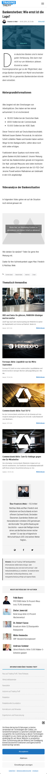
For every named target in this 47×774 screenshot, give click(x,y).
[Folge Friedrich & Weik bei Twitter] (32, 550)
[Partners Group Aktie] (23, 300)
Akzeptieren (23, 751)
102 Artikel (33, 503)
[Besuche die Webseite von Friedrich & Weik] (14, 550)
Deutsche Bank (18, 274)
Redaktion (6, 697)
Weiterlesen (40, 328)
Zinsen (34, 274)
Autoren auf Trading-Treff (11, 691)
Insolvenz (27, 274)
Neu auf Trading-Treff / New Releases (15, 673)
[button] (43, 723)
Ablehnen (23, 758)
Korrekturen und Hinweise (11, 709)
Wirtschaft (41, 22)
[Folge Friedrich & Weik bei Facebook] (23, 550)
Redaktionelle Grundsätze (11, 703)
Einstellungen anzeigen (23, 765)
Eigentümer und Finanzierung (13, 715)
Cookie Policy (12, 771)
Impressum (35, 771)
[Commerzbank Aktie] (23, 441)
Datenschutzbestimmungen (24, 771)
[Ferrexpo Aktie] (23, 346)
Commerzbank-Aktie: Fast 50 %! (16, 410)
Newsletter (6, 685)
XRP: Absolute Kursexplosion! (24, 639)
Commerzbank (9, 274)
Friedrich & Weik (12, 22)
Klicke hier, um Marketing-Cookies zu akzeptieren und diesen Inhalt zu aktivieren (23, 228)
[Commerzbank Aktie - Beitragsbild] (23, 395)
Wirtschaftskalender (9, 679)
